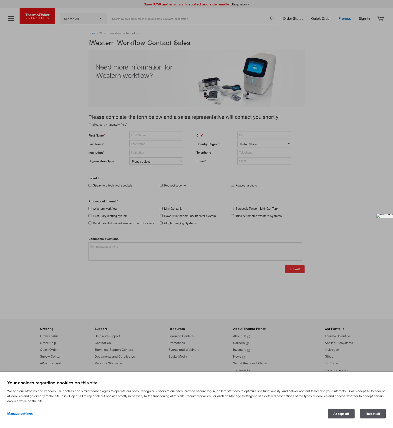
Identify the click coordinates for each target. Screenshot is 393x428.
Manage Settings (20, 413)
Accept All (341, 414)
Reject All (373, 414)
